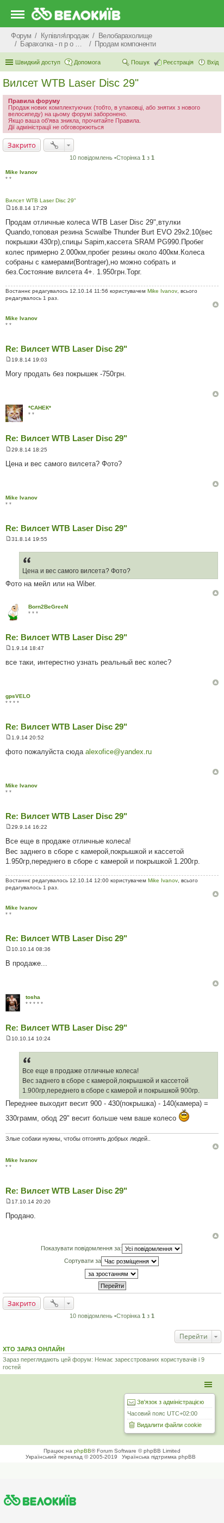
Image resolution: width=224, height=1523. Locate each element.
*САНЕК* (39, 408)
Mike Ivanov (21, 172)
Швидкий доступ (37, 62)
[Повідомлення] (8, 208)
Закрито (22, 145)
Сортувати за (82, 1260)
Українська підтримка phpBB (159, 1457)
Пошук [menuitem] (140, 62)
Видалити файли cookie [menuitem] (169, 1425)
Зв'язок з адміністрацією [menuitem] (170, 1402)
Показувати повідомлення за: (81, 1248)
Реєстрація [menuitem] (178, 62)
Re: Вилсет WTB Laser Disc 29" (66, 348)
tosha (33, 997)
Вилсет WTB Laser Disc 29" (71, 83)
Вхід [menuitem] (213, 62)
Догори (216, 305)
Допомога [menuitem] (87, 62)
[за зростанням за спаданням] (112, 1274)
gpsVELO (17, 696)
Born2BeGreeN (48, 607)
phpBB (82, 1451)
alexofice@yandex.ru (118, 752)
